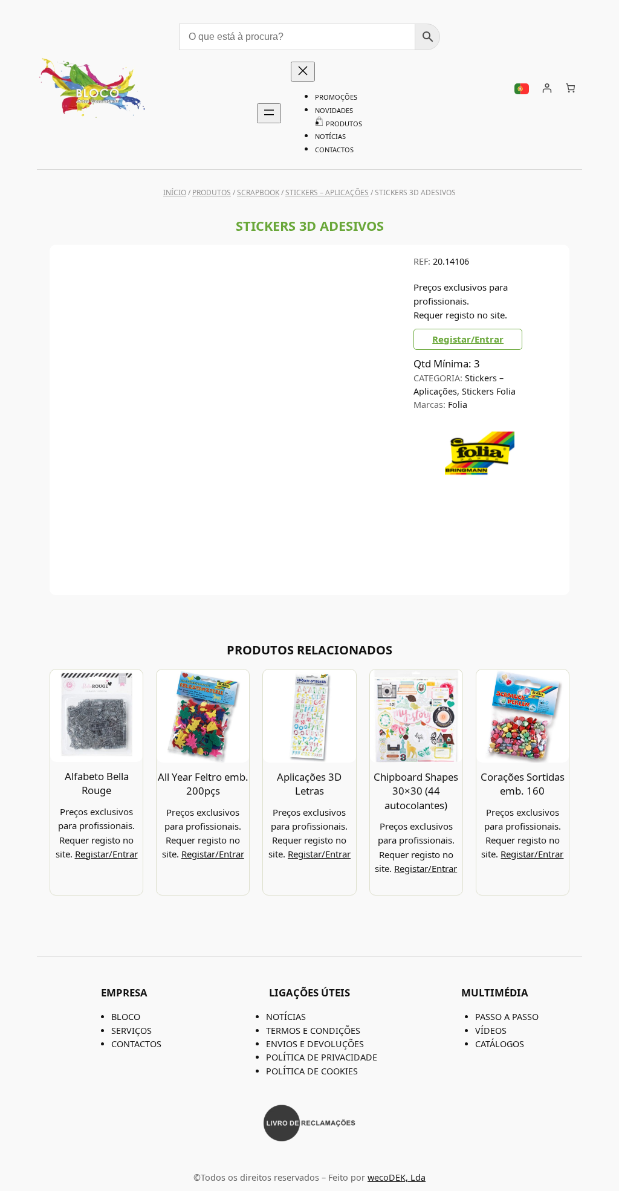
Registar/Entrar (468, 339)
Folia (457, 404)
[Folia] (479, 484)
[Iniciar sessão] (547, 88)
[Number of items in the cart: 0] (570, 88)
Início (174, 192)
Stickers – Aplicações (327, 192)
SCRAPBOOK (258, 192)
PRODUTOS (211, 192)
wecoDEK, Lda (397, 1177)
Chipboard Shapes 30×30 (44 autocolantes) (416, 791)
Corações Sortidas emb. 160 (523, 784)
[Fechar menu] (303, 72)
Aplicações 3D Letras (309, 784)
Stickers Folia (489, 391)
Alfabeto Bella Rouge (97, 783)
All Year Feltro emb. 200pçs (203, 784)
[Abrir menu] (269, 113)
